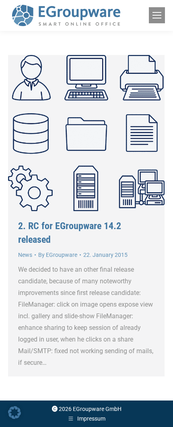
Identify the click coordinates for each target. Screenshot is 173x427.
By (57, 255)
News (25, 255)
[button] (14, 412)
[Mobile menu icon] (157, 15)
